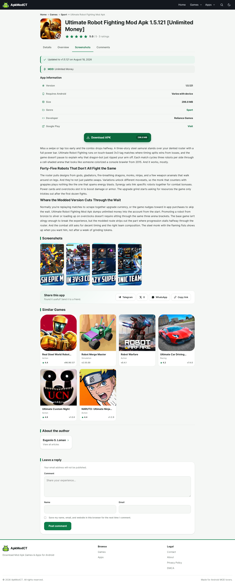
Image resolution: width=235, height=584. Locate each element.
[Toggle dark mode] (229, 4)
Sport (64, 14)
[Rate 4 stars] (81, 36)
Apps (208, 4)
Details (47, 47)
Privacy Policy (174, 562)
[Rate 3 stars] (76, 36)
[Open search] (221, 4)
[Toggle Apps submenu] (214, 4)
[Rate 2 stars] (72, 36)
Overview (63, 47)
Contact (171, 552)
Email (122, 502)
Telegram (127, 297)
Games (194, 4)
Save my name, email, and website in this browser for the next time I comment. (90, 517)
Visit (190, 126)
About (170, 557)
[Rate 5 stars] (86, 36)
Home (182, 4)
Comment (49, 473)
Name (47, 502)
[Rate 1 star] (67, 36)
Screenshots (82, 47)
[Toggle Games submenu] (201, 4)
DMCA (170, 568)
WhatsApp (161, 297)
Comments (103, 47)
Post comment (58, 526)
